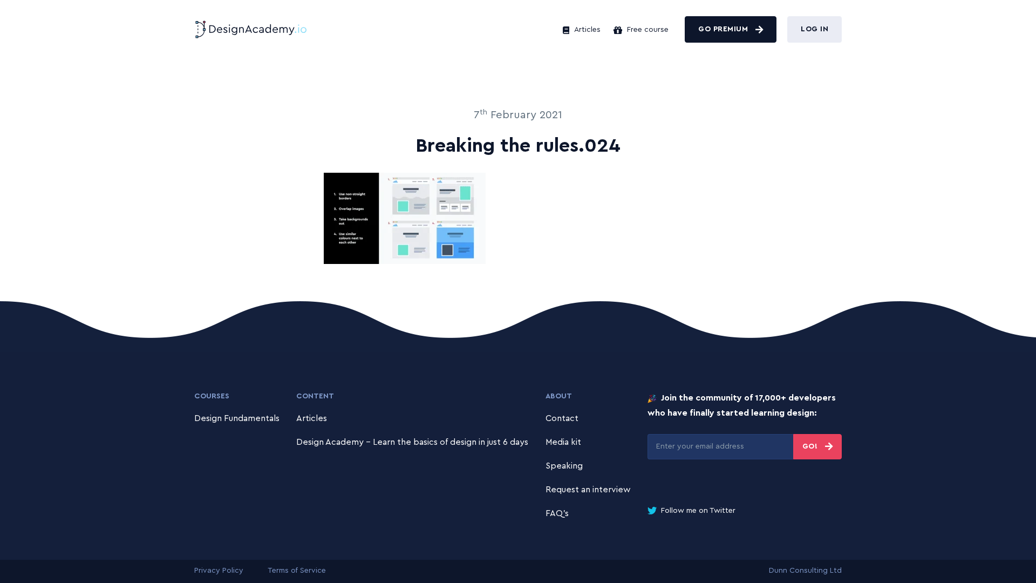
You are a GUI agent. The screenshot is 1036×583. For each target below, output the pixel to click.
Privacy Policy (218, 570)
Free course (647, 29)
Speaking (564, 466)
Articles (586, 29)
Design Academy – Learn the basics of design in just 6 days (412, 442)
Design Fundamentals (237, 418)
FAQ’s (557, 513)
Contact (562, 418)
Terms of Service (297, 570)
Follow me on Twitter (697, 510)
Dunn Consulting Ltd (805, 570)
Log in (814, 29)
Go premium (724, 29)
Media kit (563, 442)
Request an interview (588, 489)
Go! (811, 446)
